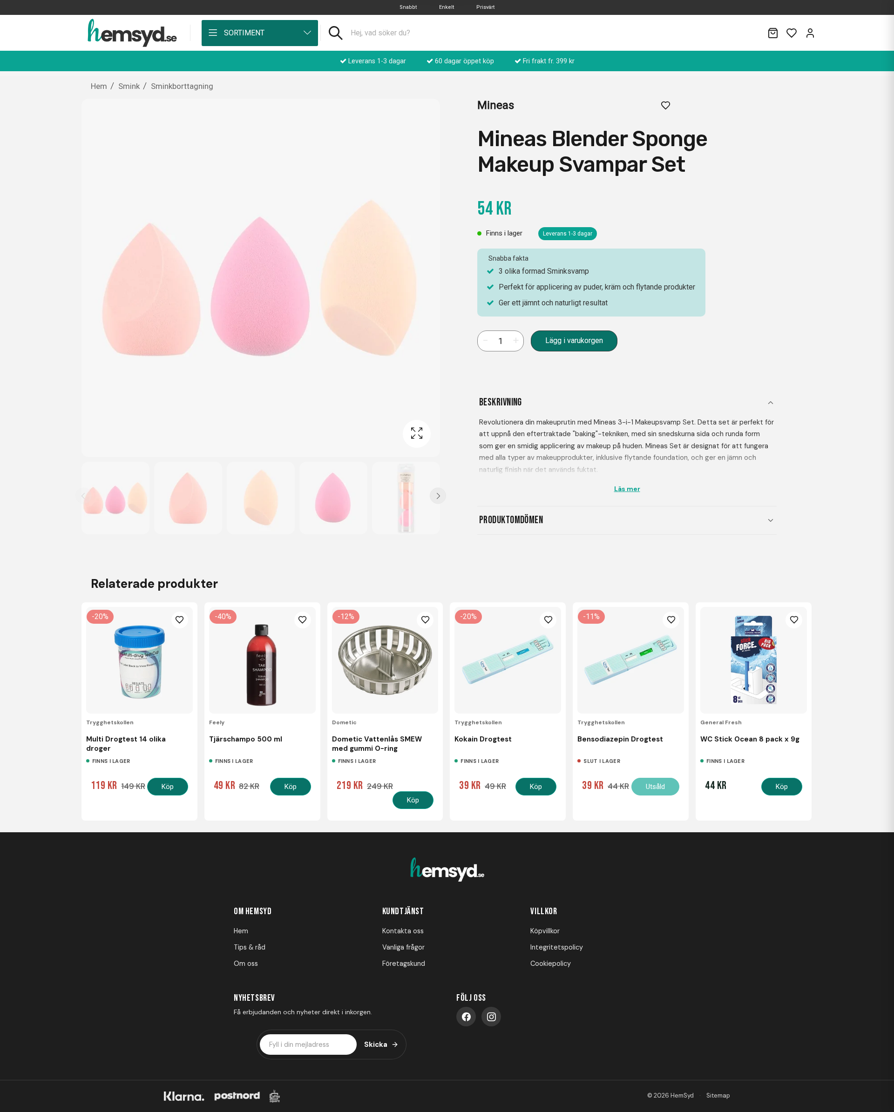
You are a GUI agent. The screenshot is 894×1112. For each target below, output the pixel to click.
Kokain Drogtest (483, 739)
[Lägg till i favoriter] (666, 105)
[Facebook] (466, 1016)
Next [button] (438, 496)
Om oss (246, 963)
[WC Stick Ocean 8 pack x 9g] (753, 660)
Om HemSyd (252, 911)
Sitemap (718, 1095)
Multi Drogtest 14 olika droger (126, 744)
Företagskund (403, 963)
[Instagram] (491, 1016)
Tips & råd (249, 947)
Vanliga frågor (403, 947)
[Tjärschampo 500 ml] (262, 660)
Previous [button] (83, 496)
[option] (115, 498)
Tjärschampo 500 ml (245, 739)
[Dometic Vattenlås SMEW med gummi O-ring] (385, 660)
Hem (241, 931)
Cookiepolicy (550, 963)
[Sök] (335, 33)
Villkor (543, 911)
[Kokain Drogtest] (507, 660)
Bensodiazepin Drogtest (620, 739)
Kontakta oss (403, 931)
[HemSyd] (447, 870)
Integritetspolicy (556, 947)
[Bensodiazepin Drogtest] (630, 660)
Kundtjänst (403, 911)
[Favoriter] (791, 33)
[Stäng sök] (748, 33)
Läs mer (627, 489)
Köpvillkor (545, 931)
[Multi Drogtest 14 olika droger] (139, 660)
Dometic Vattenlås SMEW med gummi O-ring (377, 744)
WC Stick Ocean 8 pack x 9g (749, 739)
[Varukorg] (773, 33)
